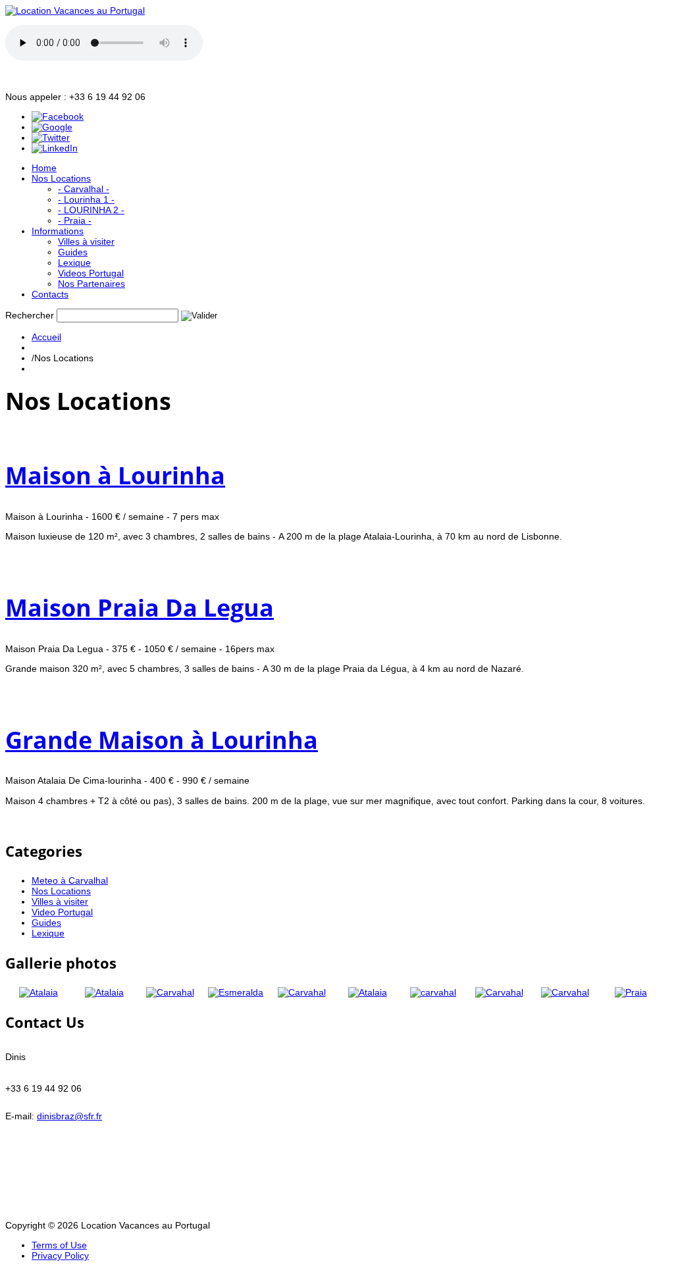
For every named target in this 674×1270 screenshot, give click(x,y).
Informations (58, 231)
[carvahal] (433, 992)
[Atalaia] (38, 992)
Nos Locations (61, 178)
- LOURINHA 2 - (91, 210)
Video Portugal (62, 912)
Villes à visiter (86, 241)
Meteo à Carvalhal (70, 880)
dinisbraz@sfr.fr (69, 1116)
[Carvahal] (170, 992)
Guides (73, 252)
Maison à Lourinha (115, 475)
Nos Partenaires (91, 283)
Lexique (74, 262)
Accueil (46, 337)
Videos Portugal (91, 273)
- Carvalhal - (83, 189)
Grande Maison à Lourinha (161, 740)
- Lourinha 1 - (86, 199)
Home (44, 168)
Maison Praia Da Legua (139, 608)
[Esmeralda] (235, 992)
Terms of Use (59, 1245)
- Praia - (74, 220)
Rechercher (29, 315)
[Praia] (631, 992)
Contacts (50, 294)
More (16, 556)
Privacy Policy (60, 1255)
